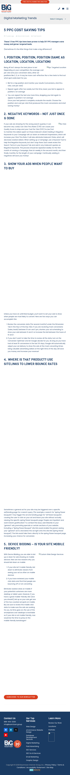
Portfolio (51, 730)
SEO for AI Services (33, 753)
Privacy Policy (50, 765)
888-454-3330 (10, 722)
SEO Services (31, 750)
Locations (52, 726)
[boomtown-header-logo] (6, 9)
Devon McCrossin (23, 36)
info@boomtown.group (13, 724)
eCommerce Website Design (34, 731)
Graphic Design (32, 760)
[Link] (59, 8)
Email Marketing (32, 757)
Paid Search (37, 36)
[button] (67, 9)
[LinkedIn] (11, 730)
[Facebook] (6, 730)
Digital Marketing (32, 743)
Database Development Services (31, 737)
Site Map (50, 767)
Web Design (31, 726)
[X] (16, 730)
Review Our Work (55, 723)
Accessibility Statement (36, 767)
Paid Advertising (32, 746)
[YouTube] (6, 735)
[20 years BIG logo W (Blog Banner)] (13, 744)
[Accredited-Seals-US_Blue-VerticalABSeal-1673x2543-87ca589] (57, 737)
